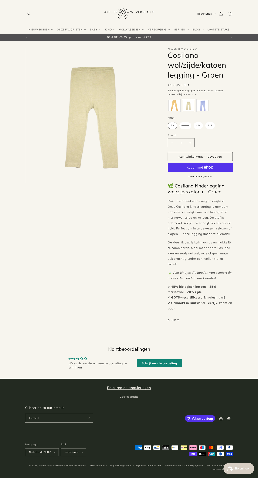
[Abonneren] (89, 418)
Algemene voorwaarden (148, 465)
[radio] (174, 105)
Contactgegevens (194, 465)
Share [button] (175, 320)
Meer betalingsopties (200, 176)
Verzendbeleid (173, 465)
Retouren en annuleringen (129, 388)
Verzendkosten (205, 90)
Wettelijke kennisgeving (220, 465)
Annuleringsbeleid (223, 469)
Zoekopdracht (129, 396)
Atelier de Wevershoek (51, 465)
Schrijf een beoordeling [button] (159, 363)
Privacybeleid (97, 465)
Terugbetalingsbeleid (120, 465)
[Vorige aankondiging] (26, 37)
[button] (29, 13)
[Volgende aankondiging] (231, 37)
